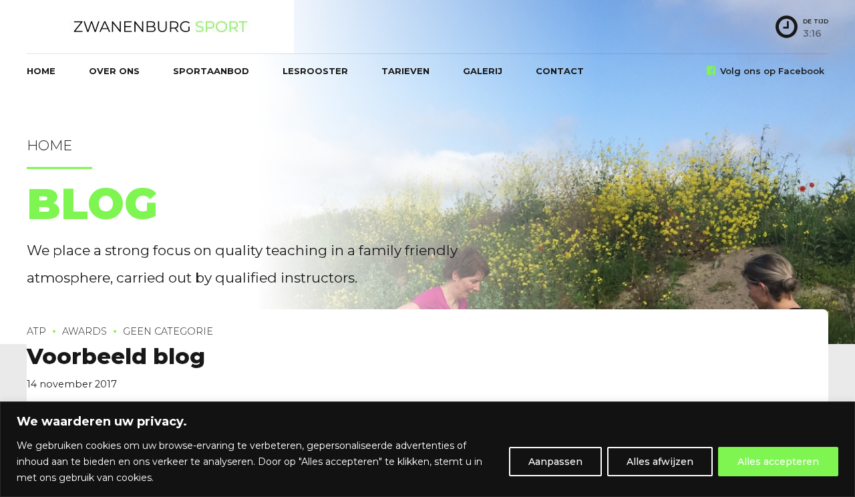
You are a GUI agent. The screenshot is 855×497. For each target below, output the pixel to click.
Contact (560, 70)
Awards (84, 331)
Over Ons (114, 70)
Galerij (482, 70)
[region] (427, 449)
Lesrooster (315, 70)
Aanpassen (555, 462)
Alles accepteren (778, 462)
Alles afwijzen (660, 462)
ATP (36, 331)
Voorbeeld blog (116, 356)
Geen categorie (168, 331)
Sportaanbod (211, 70)
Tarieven (405, 70)
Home (41, 70)
